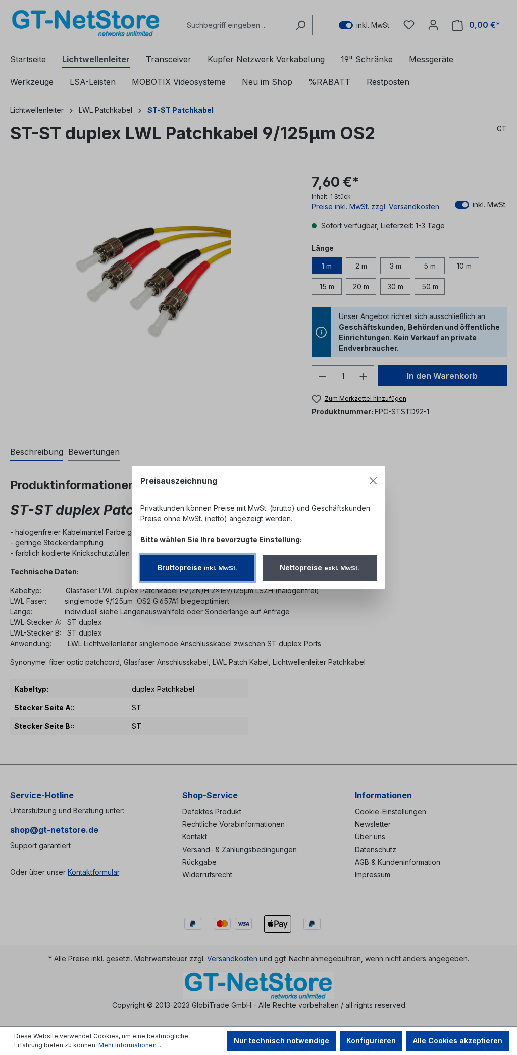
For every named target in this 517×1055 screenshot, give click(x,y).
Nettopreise (319, 567)
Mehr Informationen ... (130, 1045)
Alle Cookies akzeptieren (457, 1040)
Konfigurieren (371, 1040)
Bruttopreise (197, 567)
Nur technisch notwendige (281, 1040)
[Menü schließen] (373, 480)
